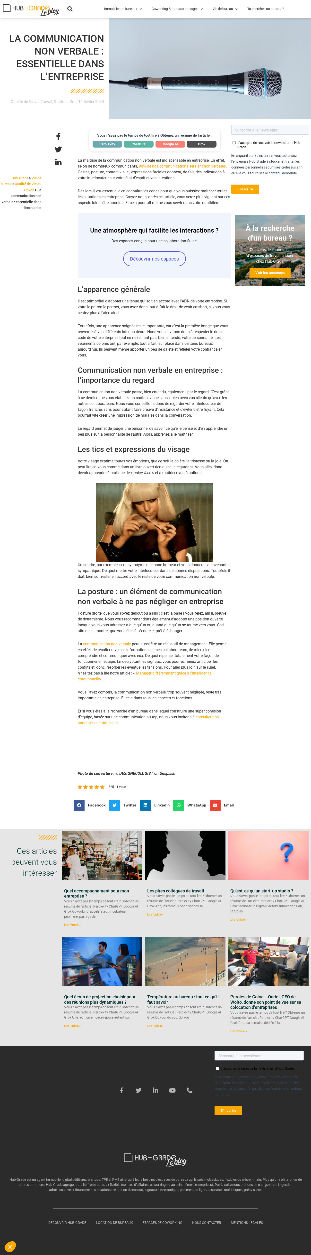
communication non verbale (107, 644)
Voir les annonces (270, 273)
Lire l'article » (72, 925)
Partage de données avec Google (36, 1206)
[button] (70, 9)
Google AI (170, 144)
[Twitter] (138, 1090)
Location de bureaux (114, 1223)
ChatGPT (139, 144)
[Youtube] (172, 1090)
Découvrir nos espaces (154, 259)
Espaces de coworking (162, 1223)
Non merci (22, 1230)
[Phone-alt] (189, 1090)
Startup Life (64, 101)
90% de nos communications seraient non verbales (182, 166)
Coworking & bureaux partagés (175, 9)
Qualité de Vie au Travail (31, 101)
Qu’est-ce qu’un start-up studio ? (261, 890)
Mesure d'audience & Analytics (34, 1210)
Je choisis (55, 1230)
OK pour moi (90, 1230)
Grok (201, 144)
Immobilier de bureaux (120, 9)
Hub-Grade (19, 178)
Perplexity (107, 144)
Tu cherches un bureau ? (265, 9)
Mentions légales (247, 1223)
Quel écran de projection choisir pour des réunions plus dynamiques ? (99, 999)
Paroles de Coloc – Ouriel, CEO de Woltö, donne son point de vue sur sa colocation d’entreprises (265, 1002)
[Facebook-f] (121, 1090)
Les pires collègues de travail (175, 890)
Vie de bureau (223, 9)
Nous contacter (206, 1223)
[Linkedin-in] (155, 1090)
